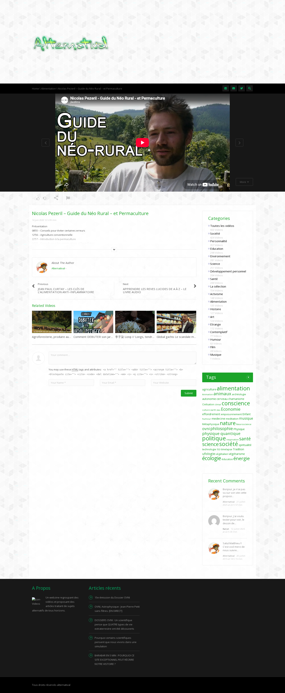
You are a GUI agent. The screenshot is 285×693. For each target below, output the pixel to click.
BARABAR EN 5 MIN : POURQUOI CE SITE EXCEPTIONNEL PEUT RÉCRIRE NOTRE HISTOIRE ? (114, 660)
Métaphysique (210, 424)
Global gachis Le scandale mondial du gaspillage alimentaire (196, 337)
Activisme (216, 294)
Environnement (220, 256)
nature (228, 423)
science (210, 444)
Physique (239, 429)
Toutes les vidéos (222, 226)
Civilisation (208, 404)
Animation (207, 394)
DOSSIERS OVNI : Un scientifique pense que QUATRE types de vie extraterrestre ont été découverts (114, 624)
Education (216, 249)
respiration (232, 439)
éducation (227, 459)
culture (206, 410)
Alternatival (58, 268)
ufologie (208, 453)
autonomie (209, 399)
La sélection (218, 286)
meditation (232, 418)
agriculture (209, 389)
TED (218, 449)
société (228, 444)
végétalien (222, 454)
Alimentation (218, 301)
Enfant (246, 414)
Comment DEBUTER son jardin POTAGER (101, 337)
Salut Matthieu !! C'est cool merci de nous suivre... (234, 546)
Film (212, 347)
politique (214, 438)
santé (245, 439)
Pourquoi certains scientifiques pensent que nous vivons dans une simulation (115, 642)
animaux (222, 394)
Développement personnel (228, 271)
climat (218, 404)
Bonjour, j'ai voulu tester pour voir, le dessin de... (233, 519)
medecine (218, 418)
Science (215, 264)
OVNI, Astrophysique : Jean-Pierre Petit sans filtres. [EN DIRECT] (117, 609)
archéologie (239, 394)
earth (213, 410)
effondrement (211, 414)
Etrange (215, 324)
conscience (236, 403)
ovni (206, 428)
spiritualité (245, 445)
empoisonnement (231, 414)
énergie (241, 458)
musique (246, 418)
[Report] (68, 198)
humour (206, 418)
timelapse (226, 449)
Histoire (215, 309)
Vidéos (222, 76)
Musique (215, 354)
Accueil (205, 76)
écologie (211, 458)
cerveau (222, 399)
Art (212, 317)
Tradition (238, 449)
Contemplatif (218, 332)
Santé (214, 279)
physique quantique (221, 433)
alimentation (233, 388)
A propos (243, 76)
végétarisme (237, 454)
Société (215, 233)
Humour (215, 339)
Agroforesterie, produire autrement (56, 337)
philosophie (221, 428)
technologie (209, 449)
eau (218, 410)
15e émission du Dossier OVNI (112, 597)
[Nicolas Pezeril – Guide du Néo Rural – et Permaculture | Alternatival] (71, 43)
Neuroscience (243, 424)
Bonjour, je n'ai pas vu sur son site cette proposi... (234, 492)
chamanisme (236, 399)
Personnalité (218, 241)
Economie (230, 409)
